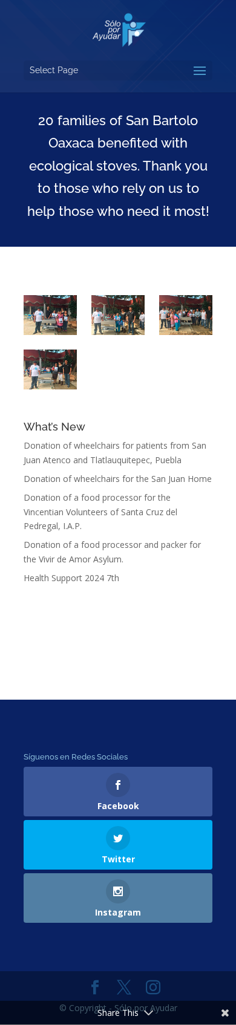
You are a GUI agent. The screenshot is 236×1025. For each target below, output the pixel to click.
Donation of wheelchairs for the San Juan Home (118, 478)
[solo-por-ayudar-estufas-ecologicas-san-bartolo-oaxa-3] (50, 315)
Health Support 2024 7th (71, 578)
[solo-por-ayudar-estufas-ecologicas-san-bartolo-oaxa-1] (185, 315)
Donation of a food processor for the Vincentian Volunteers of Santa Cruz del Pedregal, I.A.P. (100, 512)
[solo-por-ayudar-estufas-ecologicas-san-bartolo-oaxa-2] (50, 369)
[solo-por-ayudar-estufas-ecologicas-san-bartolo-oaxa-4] (118, 315)
